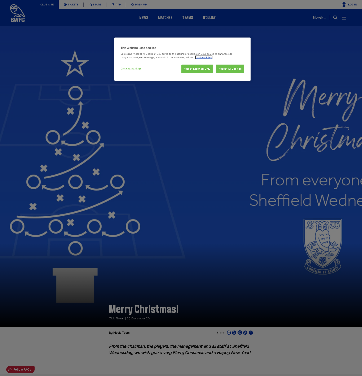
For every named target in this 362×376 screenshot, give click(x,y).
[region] (182, 59)
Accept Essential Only (197, 68)
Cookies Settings (131, 68)
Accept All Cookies (230, 68)
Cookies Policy (204, 57)
